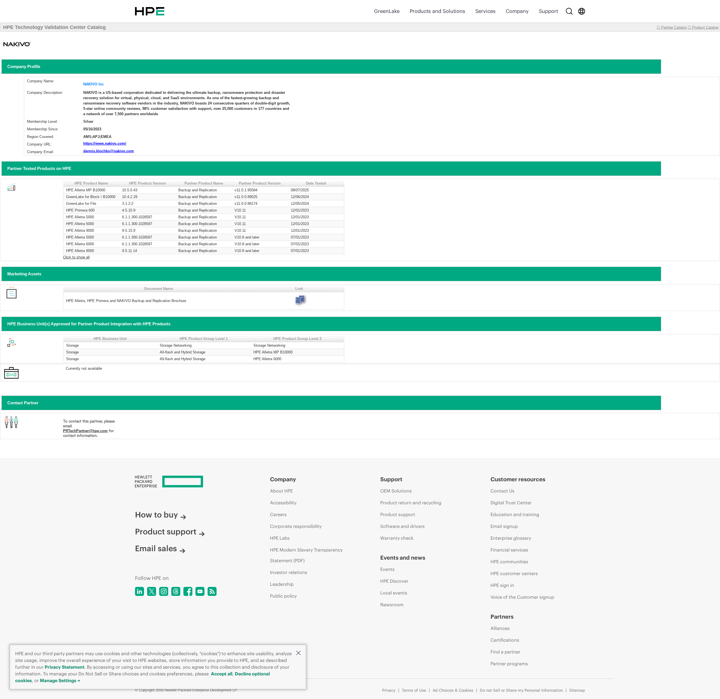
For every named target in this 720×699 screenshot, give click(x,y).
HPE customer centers (514, 573)
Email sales (156, 548)
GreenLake (387, 11)
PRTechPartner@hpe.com (85, 431)
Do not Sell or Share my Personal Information (521, 690)
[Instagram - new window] (163, 591)
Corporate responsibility (295, 526)
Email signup (504, 526)
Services (485, 11)
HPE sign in (502, 585)
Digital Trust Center (511, 502)
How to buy (156, 515)
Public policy (283, 596)
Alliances (500, 628)
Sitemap (577, 690)
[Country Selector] (581, 11)
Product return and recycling (410, 502)
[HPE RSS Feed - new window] (212, 591)
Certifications (504, 640)
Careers (278, 514)
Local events (393, 593)
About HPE (281, 491)
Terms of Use (414, 690)
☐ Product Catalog (703, 27)
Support (548, 11)
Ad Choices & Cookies (453, 690)
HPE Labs (280, 538)
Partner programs (509, 663)
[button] (298, 653)
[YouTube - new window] (199, 591)
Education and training (514, 514)
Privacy (388, 690)
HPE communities (509, 561)
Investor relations (288, 572)
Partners (502, 616)
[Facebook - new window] (187, 591)
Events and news (402, 557)
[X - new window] (151, 591)
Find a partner (505, 652)
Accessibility (283, 502)
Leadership (282, 584)
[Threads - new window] (175, 591)
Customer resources (517, 479)
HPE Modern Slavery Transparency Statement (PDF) (306, 555)
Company (517, 11)
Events (387, 569)
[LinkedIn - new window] (139, 591)
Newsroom (392, 604)
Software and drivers (402, 526)
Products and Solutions (437, 11)
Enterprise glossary (510, 538)
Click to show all (76, 257)
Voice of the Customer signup (522, 597)
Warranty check (396, 538)
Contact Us (502, 491)
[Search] (569, 11)
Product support (165, 531)
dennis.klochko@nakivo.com (108, 151)
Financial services (509, 550)
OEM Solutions (396, 491)
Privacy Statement (64, 667)
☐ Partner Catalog (672, 27)
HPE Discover (394, 581)
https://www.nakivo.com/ (104, 143)
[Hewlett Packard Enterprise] (149, 11)
